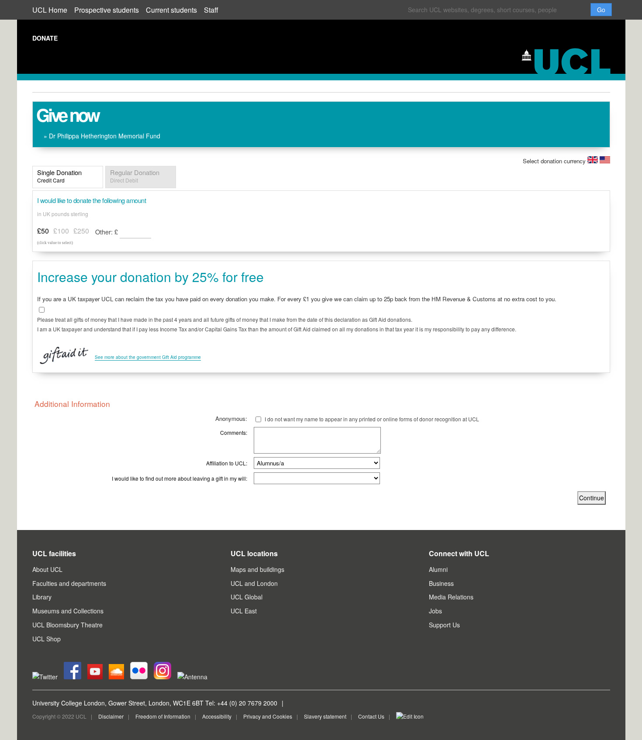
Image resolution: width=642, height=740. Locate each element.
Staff (211, 10)
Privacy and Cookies (267, 716)
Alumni (438, 569)
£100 (61, 231)
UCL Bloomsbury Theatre (67, 624)
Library (42, 596)
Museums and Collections (68, 610)
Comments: (233, 432)
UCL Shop (46, 638)
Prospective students (106, 10)
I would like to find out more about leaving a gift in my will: (179, 478)
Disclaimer (111, 716)
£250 (81, 231)
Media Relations (451, 596)
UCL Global (246, 596)
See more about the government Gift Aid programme (148, 357)
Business (441, 583)
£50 (43, 231)
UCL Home (49, 10)
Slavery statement (325, 716)
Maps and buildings (257, 569)
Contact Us (371, 716)
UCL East (244, 610)
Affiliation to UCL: (226, 463)
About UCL (47, 569)
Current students (171, 10)
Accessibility (216, 716)
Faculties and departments (69, 583)
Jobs (435, 610)
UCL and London (254, 583)
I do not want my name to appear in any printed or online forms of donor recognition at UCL (372, 419)
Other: (106, 231)
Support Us (444, 624)
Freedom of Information (162, 716)
